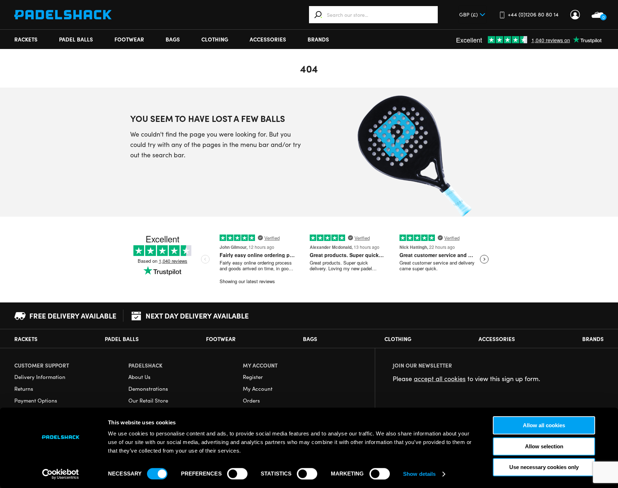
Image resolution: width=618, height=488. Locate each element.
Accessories (268, 39)
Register (253, 376)
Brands (318, 39)
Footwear (129, 39)
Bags (173, 39)
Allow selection (544, 446)
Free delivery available (72, 315)
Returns (23, 388)
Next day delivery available (197, 315)
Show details (419, 474)
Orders (251, 400)
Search (318, 15)
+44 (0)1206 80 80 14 (533, 14)
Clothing (214, 39)
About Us (139, 376)
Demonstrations (148, 388)
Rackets (26, 39)
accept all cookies (440, 378)
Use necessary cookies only (544, 467)
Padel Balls (76, 39)
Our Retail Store (148, 400)
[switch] (237, 473)
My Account (575, 14)
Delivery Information (39, 376)
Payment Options (35, 400)
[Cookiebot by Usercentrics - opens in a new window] (60, 474)
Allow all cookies (544, 425)
